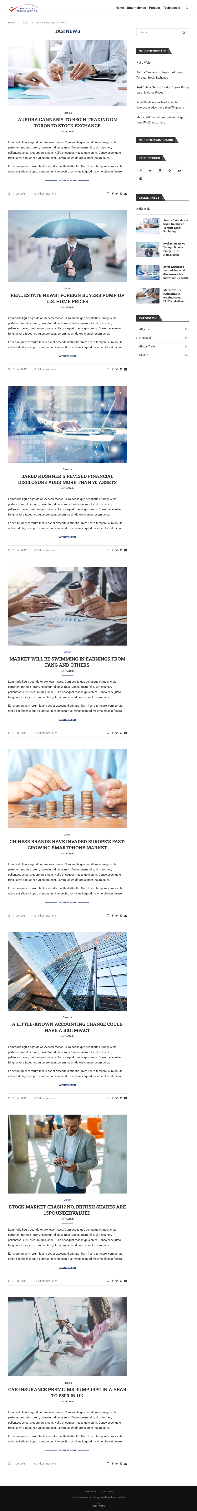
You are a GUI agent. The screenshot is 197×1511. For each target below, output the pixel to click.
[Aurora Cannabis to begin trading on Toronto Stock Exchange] (147, 226)
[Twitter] (151, 170)
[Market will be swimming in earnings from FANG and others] (147, 295)
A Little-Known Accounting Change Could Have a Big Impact (67, 1027)
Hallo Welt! (143, 62)
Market (67, 288)
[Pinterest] (170, 170)
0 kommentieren (47, 193)
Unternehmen (136, 8)
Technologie (171, 8)
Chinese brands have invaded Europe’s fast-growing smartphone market (67, 844)
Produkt (154, 8)
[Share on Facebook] (113, 193)
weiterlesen (67, 180)
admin (70, 131)
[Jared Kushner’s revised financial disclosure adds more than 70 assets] (147, 272)
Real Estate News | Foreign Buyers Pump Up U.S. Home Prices (67, 298)
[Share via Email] (125, 193)
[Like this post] (108, 193)
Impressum (107, 1491)
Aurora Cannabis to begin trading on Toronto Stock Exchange (67, 122)
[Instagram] (160, 170)
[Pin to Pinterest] (121, 193)
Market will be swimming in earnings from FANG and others (67, 662)
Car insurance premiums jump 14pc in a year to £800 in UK (67, 1392)
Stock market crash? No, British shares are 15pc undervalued (67, 1210)
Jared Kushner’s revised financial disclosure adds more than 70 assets (67, 479)
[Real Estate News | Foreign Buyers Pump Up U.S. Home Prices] (147, 249)
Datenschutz (90, 1491)
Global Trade (164, 346)
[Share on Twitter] (116, 193)
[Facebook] (141, 170)
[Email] (140, 178)
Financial (67, 112)
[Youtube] (179, 170)
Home (120, 8)
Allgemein (164, 329)
